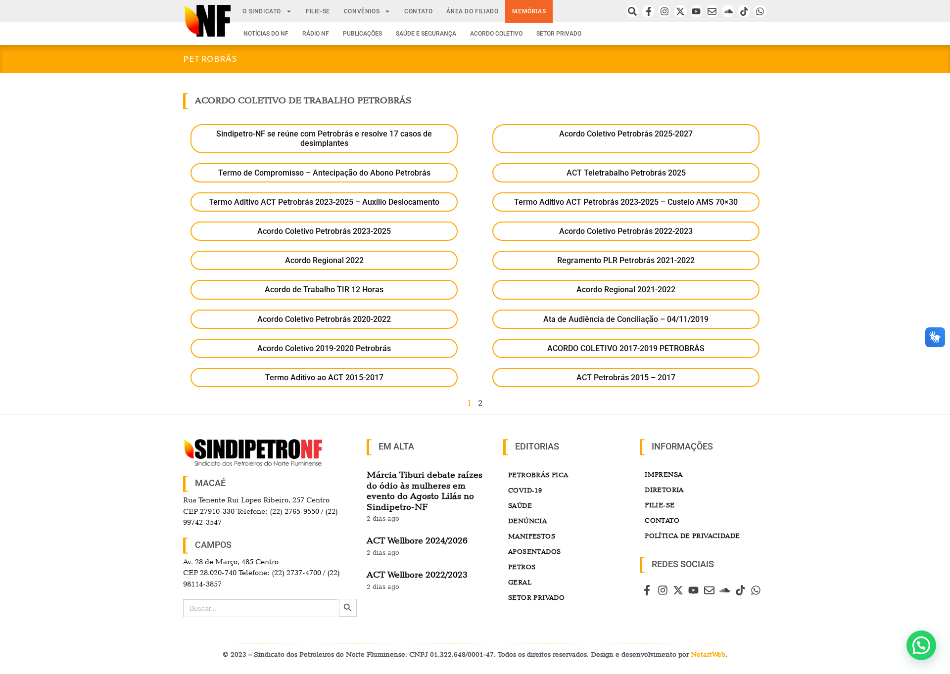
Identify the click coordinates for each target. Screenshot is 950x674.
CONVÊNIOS (362, 11)
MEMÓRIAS (529, 11)
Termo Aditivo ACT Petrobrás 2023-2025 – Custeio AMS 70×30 (626, 202)
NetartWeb (708, 654)
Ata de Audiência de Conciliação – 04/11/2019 (626, 319)
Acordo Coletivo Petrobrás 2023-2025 (324, 231)
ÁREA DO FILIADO (472, 11)
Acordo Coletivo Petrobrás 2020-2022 (324, 319)
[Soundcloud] (728, 11)
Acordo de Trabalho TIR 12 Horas (324, 289)
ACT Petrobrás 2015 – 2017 (625, 377)
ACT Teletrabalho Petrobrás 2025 (626, 173)
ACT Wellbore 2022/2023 (417, 574)
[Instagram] (664, 11)
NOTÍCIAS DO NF (265, 33)
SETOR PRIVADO (558, 33)
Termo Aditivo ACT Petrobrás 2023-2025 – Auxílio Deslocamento (324, 202)
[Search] (632, 11)
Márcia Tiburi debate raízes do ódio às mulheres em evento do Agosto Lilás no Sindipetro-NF (424, 490)
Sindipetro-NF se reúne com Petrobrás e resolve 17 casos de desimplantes (324, 138)
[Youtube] (696, 11)
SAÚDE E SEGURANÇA (426, 33)
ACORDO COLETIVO (496, 33)
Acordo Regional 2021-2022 (625, 289)
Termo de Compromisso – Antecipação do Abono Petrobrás (324, 173)
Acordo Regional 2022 (324, 260)
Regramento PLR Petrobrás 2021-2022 (626, 260)
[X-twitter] (680, 11)
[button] (921, 645)
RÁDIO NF (315, 33)
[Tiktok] (744, 11)
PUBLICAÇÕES (362, 33)
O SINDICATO (261, 11)
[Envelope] (712, 11)
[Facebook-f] (648, 11)
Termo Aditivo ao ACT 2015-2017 (324, 377)
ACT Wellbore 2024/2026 (417, 540)
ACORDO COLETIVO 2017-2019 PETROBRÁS (626, 348)
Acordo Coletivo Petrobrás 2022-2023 (626, 231)
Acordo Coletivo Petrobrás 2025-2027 (626, 133)
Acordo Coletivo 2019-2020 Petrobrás (324, 348)
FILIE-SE (318, 11)
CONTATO (418, 11)
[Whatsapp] (760, 11)
